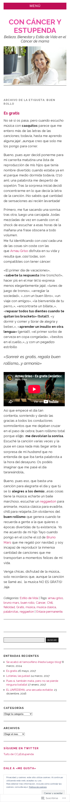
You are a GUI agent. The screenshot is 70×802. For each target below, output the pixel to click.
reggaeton (48, 501)
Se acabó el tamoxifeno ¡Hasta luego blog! (33, 662)
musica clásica (46, 607)
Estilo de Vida (29, 598)
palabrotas (11, 611)
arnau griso (55, 598)
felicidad (9, 607)
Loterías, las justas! (18, 676)
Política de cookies (38, 787)
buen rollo (27, 602)
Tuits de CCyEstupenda (19, 754)
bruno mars (11, 602)
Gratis (20, 607)
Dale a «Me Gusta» (20, 768)
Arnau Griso (19, 251)
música (30, 607)
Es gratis (12, 113)
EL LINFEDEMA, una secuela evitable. (29, 689)
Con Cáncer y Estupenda (35, 26)
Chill (50, 602)
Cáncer (41, 602)
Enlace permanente (49, 611)
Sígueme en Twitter (21, 748)
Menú (35, 6)
